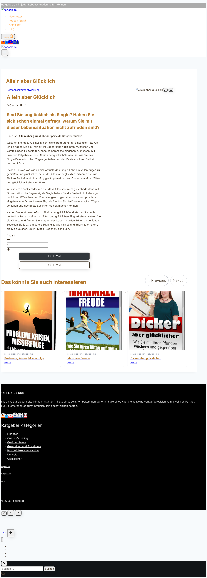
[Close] (4, 513)
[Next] (18, 513)
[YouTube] (10, 42)
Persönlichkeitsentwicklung (23, 89)
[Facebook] (15, 416)
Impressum (5, 467)
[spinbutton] (27, 245)
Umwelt (12, 454)
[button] (54, 240)
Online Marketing (17, 438)
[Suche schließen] (4, 563)
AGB (3, 481)
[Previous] (10, 513)
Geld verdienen (16, 442)
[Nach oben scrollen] (4, 533)
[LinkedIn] (14, 42)
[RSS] (3, 42)
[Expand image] (165, 90)
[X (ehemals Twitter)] (6, 42)
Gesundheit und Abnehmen (24, 446)
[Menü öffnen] (4, 52)
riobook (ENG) (17, 20)
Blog (11, 28)
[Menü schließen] (2, 539)
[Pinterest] (25, 416)
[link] (157, 280)
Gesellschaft (14, 458)
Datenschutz (6, 474)
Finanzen (12, 433)
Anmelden (15, 24)
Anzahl (11, 235)
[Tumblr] (17, 42)
